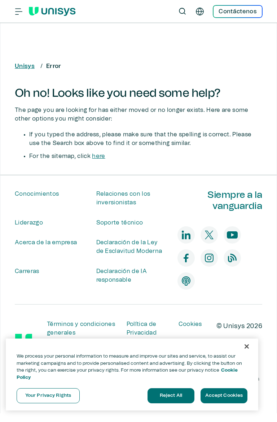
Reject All (171, 395)
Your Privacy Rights (48, 395)
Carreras (27, 271)
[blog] (232, 258)
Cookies (190, 324)
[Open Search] (182, 11)
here (98, 156)
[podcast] (186, 281)
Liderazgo (29, 223)
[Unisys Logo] (52, 11)
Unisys (25, 66)
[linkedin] (186, 235)
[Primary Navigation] (18, 11)
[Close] (247, 346)
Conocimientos (37, 194)
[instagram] (209, 258)
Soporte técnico (119, 223)
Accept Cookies (224, 395)
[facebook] (186, 258)
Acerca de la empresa (46, 242)
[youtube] (232, 235)
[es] (199, 11)
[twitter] (209, 235)
